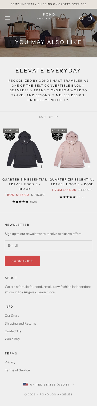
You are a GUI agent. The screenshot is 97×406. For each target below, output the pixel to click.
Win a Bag (12, 339)
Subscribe (22, 261)
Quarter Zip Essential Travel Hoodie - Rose (72, 182)
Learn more (46, 292)
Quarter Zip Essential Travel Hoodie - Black (24, 184)
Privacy (10, 362)
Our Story (12, 316)
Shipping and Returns (20, 323)
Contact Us (13, 331)
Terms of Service (17, 370)
